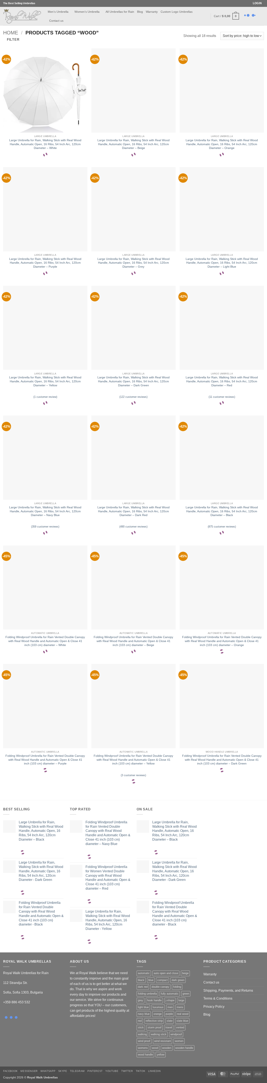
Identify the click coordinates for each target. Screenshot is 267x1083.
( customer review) (45, 396)
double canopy (160, 986)
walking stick (158, 1034)
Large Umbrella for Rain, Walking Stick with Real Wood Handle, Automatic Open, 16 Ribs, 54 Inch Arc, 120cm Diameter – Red (222, 381)
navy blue (144, 1013)
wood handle (145, 1054)
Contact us (56, 20)
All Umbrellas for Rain (120, 11)
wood (155, 1047)
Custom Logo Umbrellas (177, 11)
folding (177, 986)
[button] (257, 3)
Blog (140, 11)
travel (168, 1027)
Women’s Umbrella (86, 11)
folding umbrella (147, 993)
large (181, 1000)
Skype (62, 1071)
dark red (143, 986)
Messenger (29, 1071)
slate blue (182, 1020)
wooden (166, 1047)
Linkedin (154, 1071)
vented (180, 1027)
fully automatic (170, 993)
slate (170, 1020)
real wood (182, 1013)
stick (141, 1027)
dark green (178, 980)
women (179, 1041)
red (140, 1020)
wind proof (144, 1041)
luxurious (158, 1007)
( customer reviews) (133, 396)
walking (142, 1034)
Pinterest (95, 1071)
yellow (160, 1054)
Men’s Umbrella (58, 11)
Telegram (77, 1071)
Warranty (152, 11)
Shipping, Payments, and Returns (228, 990)
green (186, 993)
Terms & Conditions (217, 998)
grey (140, 1000)
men (170, 1007)
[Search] (206, 16)
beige (185, 973)
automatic (144, 973)
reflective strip (154, 1020)
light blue (143, 1007)
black (141, 980)
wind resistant (162, 1041)
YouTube (111, 1071)
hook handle (154, 1000)
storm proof (154, 1027)
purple (169, 1013)
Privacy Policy (213, 1006)
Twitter (127, 1071)
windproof (176, 1034)
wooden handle (184, 1047)
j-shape (170, 1000)
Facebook (10, 1071)
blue (150, 980)
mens (180, 1007)
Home (10, 32)
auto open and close (166, 973)
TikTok (140, 1071)
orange (158, 1013)
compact (162, 980)
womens (143, 1047)
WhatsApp (47, 1071)
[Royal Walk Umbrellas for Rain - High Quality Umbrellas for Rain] (22, 16)
